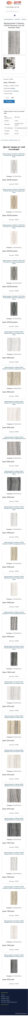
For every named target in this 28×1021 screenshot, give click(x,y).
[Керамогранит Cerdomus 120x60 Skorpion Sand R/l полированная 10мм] (14, 553)
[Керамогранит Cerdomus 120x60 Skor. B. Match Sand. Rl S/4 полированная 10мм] (14, 202)
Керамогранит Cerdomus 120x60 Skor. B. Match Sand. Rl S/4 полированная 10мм (14, 191)
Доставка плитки (5, 1000)
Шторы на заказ (5, 996)
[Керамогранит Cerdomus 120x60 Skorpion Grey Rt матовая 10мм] (14, 42)
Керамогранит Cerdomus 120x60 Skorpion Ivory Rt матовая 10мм (14, 921)
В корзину (9, 101)
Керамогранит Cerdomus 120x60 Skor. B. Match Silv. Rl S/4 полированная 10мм (14, 155)
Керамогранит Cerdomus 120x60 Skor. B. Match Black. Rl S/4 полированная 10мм (14, 297)
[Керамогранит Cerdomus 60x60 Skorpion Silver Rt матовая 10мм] (14, 693)
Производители (8, 19)
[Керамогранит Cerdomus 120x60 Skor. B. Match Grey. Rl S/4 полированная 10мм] (14, 273)
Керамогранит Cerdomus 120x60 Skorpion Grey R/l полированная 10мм (14, 612)
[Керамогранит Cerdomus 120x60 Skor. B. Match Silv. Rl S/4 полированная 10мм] (14, 166)
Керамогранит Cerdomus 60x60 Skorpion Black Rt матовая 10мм (14, 819)
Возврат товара (5, 998)
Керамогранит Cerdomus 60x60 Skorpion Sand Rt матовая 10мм (13, 716)
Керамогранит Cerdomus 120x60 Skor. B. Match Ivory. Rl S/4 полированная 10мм (14, 226)
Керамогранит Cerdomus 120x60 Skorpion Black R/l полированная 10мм (14, 648)
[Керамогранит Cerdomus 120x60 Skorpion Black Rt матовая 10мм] (14, 966)
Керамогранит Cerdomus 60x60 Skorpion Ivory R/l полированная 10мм (14, 403)
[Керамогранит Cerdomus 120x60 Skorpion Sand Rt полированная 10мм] (14, 898)
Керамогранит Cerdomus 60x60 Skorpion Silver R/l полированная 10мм (14, 333)
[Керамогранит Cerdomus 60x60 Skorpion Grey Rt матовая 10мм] (14, 795)
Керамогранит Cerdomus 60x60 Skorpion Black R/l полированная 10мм (14, 472)
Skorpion (23, 19)
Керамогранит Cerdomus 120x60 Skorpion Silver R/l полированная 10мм (14, 508)
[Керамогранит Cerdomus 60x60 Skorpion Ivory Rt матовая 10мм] (14, 761)
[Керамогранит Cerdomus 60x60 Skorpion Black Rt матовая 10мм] (14, 829)
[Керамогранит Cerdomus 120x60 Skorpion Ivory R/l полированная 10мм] (14, 589)
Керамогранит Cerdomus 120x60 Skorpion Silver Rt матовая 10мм (14, 853)
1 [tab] (14, 70)
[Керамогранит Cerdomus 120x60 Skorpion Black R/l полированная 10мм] (14, 659)
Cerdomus (17, 19)
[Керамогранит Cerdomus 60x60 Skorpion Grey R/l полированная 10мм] (14, 448)
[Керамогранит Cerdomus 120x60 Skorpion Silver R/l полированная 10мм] (14, 519)
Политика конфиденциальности (9, 1002)
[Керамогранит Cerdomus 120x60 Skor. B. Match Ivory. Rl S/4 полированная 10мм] (14, 238)
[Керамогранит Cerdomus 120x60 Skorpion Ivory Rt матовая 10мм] (14, 932)
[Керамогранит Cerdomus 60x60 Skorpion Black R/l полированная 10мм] (14, 484)
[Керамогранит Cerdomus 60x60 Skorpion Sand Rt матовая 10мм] (14, 727)
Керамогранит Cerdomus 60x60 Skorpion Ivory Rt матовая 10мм (14, 750)
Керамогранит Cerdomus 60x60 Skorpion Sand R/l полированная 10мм (13, 368)
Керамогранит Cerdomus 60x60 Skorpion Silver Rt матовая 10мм (14, 682)
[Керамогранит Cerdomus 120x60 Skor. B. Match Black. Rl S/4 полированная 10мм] (14, 309)
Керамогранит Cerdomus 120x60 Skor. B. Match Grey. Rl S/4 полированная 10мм (14, 262)
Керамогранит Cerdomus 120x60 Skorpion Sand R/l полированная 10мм (13, 543)
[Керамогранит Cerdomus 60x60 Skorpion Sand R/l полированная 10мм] (14, 378)
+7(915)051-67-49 (12, 7)
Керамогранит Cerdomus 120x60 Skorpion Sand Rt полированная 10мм (14, 887)
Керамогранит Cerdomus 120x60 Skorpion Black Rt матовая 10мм (14, 955)
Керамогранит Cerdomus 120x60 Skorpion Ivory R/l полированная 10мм (14, 578)
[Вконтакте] (3, 1007)
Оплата (3, 995)
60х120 (15, 140)
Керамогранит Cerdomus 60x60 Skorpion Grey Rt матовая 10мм (14, 785)
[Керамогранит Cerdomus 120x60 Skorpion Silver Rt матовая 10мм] (14, 864)
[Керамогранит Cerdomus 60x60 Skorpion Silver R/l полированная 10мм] (14, 344)
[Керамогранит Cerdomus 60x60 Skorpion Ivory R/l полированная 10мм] (14, 414)
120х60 (11, 140)
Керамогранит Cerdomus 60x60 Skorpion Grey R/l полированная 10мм (14, 437)
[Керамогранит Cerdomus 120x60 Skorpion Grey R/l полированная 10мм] (14, 623)
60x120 (6, 140)
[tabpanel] (9, 63)
